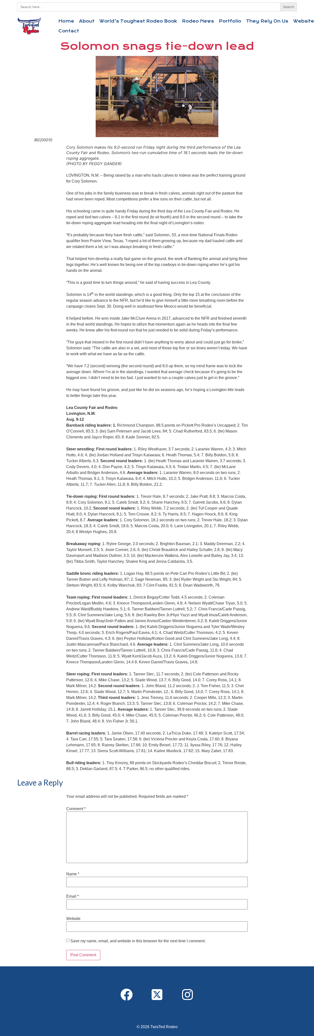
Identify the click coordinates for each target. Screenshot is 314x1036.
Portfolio (230, 21)
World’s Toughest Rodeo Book (138, 21)
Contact (68, 30)
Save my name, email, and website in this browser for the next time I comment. (138, 941)
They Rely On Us (267, 21)
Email (72, 896)
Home (66, 21)
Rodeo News (198, 21)
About (86, 21)
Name (72, 874)
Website (73, 919)
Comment (76, 809)
